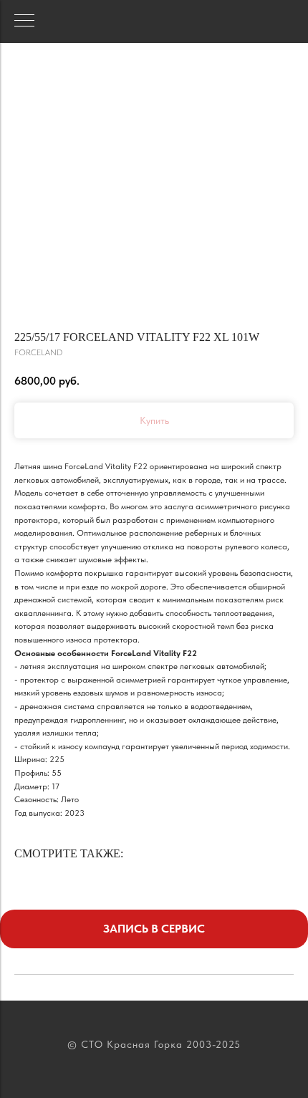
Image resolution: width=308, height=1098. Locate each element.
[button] (154, 929)
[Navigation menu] (24, 21)
